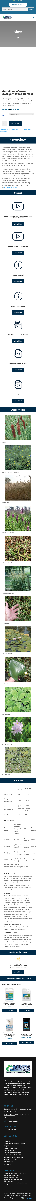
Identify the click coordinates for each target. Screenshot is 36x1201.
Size (3, 116)
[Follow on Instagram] (8, 1101)
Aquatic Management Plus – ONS (15, 1173)
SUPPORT (14, 129)
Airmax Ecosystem (10, 187)
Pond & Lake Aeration (11, 1177)
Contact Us (7, 1164)
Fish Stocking (8, 1162)
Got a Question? (18, 5)
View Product (26, 1043)
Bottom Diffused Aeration (12, 1153)
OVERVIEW (4, 129)
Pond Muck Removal (10, 1148)
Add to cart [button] (9, 1011)
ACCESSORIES (26, 129)
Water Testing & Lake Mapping (14, 1157)
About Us (7, 1141)
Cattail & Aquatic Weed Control (14, 1155)
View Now (18, 224)
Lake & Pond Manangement (13, 1179)
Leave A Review (13, 1121)
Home (6, 1139)
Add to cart (15, 123)
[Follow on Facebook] (5, 1101)
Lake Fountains (9, 1150)
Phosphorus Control (10, 1159)
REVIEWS (3, 132)
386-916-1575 (12, 1130)
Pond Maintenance (10, 1185)
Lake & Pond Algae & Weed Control (15, 1183)
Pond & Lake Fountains (11, 1175)
